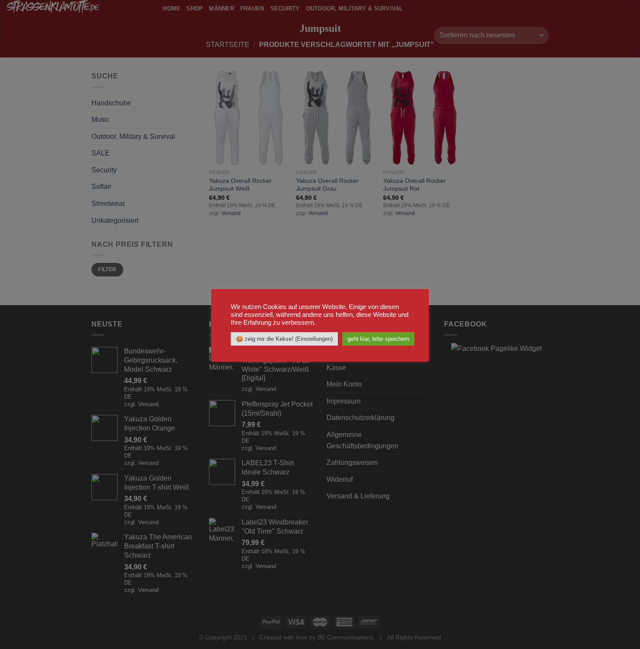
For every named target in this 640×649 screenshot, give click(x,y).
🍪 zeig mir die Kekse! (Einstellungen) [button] (284, 339)
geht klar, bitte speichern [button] (378, 339)
